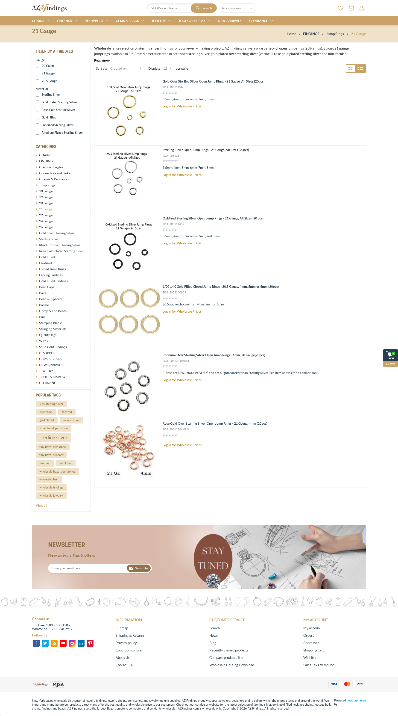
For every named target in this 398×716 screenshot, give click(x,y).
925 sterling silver (51, 404)
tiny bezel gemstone (52, 447)
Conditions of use (129, 650)
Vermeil (44, 463)
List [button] (360, 68)
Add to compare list (359, 110)
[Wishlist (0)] (341, 8)
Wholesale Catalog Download (231, 665)
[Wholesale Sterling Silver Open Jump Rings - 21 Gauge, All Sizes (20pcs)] (128, 180)
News (213, 635)
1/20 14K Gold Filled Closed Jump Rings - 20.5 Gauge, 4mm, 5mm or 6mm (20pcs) (221, 286)
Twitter (45, 643)
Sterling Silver (51, 94)
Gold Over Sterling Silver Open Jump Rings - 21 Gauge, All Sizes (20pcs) (213, 81)
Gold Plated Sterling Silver (59, 102)
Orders (308, 635)
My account (312, 628)
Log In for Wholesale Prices (182, 106)
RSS (54, 643)
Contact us (124, 665)
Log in (361, 8)
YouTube (63, 643)
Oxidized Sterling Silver (57, 125)
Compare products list (226, 658)
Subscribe (141, 568)
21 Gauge (48, 73)
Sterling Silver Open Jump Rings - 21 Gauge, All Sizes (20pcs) (206, 150)
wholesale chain (49, 479)
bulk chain (46, 412)
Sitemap (122, 628)
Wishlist (309, 658)
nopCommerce (356, 700)
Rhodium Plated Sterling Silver (62, 132)
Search (207, 8)
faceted (67, 412)
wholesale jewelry (51, 495)
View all (41, 505)
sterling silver (53, 437)
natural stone (71, 420)
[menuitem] (147, 628)
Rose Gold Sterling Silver (58, 110)
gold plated (46, 420)
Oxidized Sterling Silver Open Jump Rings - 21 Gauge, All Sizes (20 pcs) (213, 218)
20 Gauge (48, 66)
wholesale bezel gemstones (57, 471)
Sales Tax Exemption (318, 665)
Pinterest (90, 643)
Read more (102, 60)
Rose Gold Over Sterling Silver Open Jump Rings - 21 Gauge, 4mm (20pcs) (215, 423)
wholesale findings (51, 487)
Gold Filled (49, 117)
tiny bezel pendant (51, 455)
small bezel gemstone (53, 428)
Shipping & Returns (130, 635)
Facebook (36, 643)
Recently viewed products (229, 650)
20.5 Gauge (49, 81)
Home (291, 34)
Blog (212, 643)
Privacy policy (126, 643)
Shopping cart (313, 650)
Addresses (311, 643)
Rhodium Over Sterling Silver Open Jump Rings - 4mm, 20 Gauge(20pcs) (214, 355)
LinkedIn (81, 643)
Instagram (72, 643)
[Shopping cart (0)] (351, 8)
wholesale (66, 463)
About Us (123, 658)
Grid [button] (350, 68)
